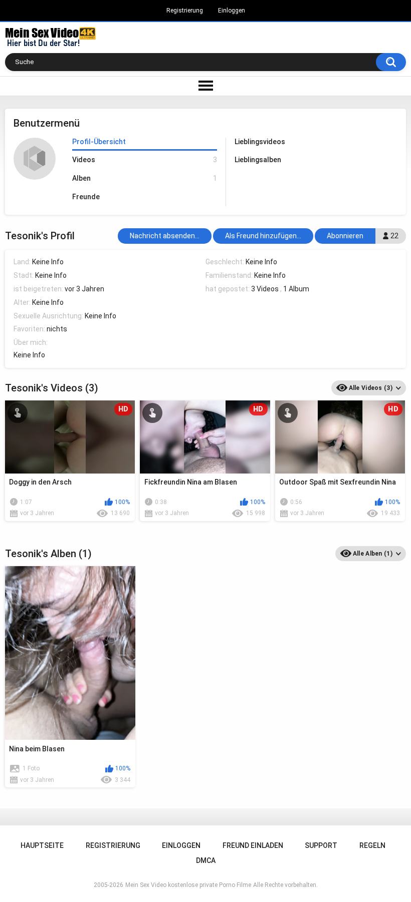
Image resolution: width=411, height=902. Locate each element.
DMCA (206, 860)
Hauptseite (42, 845)
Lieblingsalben (258, 160)
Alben (144, 178)
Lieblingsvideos (260, 142)
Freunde (86, 197)
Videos (144, 160)
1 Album (296, 289)
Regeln (372, 845)
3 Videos (265, 289)
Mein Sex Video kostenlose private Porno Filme (188, 884)
